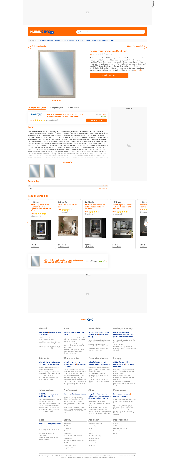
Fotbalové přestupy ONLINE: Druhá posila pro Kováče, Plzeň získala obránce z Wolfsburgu (74, 351)
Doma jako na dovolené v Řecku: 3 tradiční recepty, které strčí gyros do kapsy (124, 383)
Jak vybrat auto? (68, 448)
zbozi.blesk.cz (68, 433)
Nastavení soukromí (96, 458)
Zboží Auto (67, 443)
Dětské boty (91, 440)
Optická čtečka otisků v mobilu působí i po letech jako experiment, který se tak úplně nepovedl (75, 383)
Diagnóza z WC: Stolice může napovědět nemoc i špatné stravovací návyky (99, 403)
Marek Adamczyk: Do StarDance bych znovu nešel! (49, 430)
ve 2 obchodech (63, 247)
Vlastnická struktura (109, 458)
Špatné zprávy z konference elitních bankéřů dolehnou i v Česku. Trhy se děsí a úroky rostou (99, 369)
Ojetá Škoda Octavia (70, 445)
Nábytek (50, 40)
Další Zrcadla (35, 202)
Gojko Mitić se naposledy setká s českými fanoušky (48, 438)
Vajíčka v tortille (118, 344)
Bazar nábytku (92, 445)
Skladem (103, 117)
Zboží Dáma (67, 431)
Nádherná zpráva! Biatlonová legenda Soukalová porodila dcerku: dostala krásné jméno (75, 345)
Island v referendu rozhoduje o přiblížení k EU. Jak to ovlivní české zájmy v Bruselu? (98, 375)
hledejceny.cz (67, 423)
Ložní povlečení (92, 443)
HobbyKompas (68, 438)
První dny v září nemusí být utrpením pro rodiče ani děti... (124, 341)
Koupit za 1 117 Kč (109, 75)
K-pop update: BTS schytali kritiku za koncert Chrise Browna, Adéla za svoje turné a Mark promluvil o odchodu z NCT (75, 409)
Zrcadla (80, 40)
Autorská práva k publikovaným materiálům (91, 456)
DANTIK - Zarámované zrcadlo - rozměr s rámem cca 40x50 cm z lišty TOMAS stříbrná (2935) (65, 115)
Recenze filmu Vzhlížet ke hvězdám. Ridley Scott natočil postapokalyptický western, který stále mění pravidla (75, 371)
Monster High (92, 426)
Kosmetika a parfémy (94, 436)
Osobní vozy (67, 428)
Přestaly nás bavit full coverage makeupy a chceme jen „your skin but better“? (74, 403)
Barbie (90, 428)
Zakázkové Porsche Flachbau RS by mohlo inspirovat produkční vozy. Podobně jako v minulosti (49, 377)
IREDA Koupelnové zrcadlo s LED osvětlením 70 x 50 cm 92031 (95, 206)
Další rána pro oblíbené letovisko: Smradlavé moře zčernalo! (48, 339)
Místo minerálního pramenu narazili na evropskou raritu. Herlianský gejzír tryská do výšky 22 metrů (50, 409)
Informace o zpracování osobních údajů (71, 458)
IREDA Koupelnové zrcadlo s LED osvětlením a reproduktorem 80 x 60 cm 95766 (41, 207)
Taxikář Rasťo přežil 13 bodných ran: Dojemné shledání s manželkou (49, 343)
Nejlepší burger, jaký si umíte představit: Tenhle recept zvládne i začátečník (123, 377)
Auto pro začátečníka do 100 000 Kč (74, 440)
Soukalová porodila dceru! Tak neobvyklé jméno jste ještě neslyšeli (98, 345)
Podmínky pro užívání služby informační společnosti (120, 456)
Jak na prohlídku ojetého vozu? (73, 436)
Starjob (115, 423)
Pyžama (90, 433)
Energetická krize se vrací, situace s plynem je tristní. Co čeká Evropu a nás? (98, 381)
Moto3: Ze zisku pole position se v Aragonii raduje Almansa (48, 368)
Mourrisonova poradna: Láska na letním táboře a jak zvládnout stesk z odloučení (124, 413)
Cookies (87, 458)
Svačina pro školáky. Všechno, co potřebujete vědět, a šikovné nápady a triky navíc (124, 348)
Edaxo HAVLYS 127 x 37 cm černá (67, 205)
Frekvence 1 (116, 431)
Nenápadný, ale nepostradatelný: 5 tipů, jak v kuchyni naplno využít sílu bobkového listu (123, 371)
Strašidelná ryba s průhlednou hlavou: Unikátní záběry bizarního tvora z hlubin (124, 401)
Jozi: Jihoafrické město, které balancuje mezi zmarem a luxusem (50, 400)
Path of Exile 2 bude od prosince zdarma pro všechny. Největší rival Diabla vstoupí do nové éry (123, 407)
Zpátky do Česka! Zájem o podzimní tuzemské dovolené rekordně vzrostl (49, 404)
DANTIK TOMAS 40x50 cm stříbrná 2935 (108, 51)
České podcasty (117, 426)
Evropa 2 (115, 433)
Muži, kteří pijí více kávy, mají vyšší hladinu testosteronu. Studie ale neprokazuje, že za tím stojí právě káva (75, 377)
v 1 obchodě (35, 247)
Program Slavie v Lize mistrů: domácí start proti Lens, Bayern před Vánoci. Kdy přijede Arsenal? (74, 339)
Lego (89, 431)
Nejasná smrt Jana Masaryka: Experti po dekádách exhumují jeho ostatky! (49, 347)
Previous (29, 224)
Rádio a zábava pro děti (120, 428)
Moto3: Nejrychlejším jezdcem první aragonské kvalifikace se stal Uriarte (49, 372)
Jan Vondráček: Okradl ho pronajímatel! (46, 434)
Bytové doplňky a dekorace (65, 40)
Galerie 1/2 (56, 100)
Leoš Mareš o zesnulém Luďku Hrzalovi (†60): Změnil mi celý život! (99, 341)
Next (146, 224)
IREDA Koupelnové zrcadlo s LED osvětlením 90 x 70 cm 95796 (122, 206)
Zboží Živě (67, 426)
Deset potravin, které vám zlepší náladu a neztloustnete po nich (97, 408)
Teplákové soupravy (94, 438)
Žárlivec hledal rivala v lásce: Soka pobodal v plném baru (98, 349)
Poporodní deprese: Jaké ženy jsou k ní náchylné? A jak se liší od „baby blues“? (99, 412)
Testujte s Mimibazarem (95, 423)
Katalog (42, 40)
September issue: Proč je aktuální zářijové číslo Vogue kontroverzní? (73, 398)
